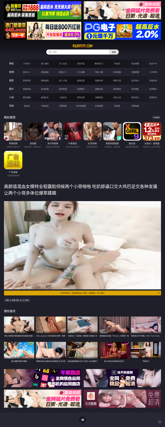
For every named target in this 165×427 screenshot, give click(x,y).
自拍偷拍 (45, 72)
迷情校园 (99, 97)
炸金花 (117, 63)
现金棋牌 (135, 63)
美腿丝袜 (99, 89)
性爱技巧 (153, 97)
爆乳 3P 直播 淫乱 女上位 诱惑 (17, 300)
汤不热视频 (81, 106)
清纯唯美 (117, 89)
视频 (11, 72)
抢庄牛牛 (153, 63)
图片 (11, 89)
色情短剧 (135, 106)
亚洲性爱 (27, 80)
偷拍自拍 (45, 80)
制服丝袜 (99, 80)
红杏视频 (99, 106)
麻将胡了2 (99, 63)
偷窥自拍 (27, 89)
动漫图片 (81, 89)
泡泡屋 (117, 106)
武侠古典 (81, 97)
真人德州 (45, 63)
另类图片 (153, 89)
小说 (11, 97)
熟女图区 (135, 89)
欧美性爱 (81, 80)
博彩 (11, 63)
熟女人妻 (99, 72)
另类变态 (153, 80)
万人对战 (63, 63)
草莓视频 (63, 106)
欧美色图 (63, 89)
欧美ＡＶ (63, 72)
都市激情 (27, 97)
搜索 (114, 52)
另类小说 (117, 97)
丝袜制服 (117, 72)
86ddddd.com (82, 45)
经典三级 (117, 80)
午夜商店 (45, 106)
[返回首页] (160, 422)
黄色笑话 (135, 97)
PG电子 (27, 63)
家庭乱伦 (45, 97)
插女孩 (27, 106)
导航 (11, 105)
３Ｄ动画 (81, 72)
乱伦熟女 (135, 80)
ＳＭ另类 (153, 72)
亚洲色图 (45, 89)
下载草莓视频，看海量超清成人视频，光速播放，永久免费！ (82, 293)
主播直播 (135, 72)
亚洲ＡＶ (27, 72)
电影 (11, 80)
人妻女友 (63, 97)
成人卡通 (63, 80)
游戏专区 (81, 63)
